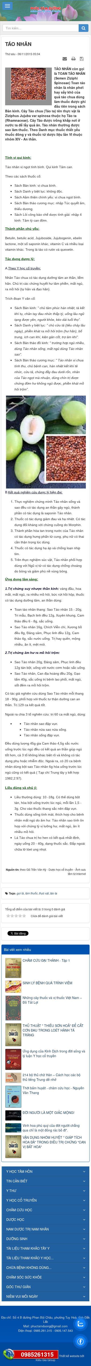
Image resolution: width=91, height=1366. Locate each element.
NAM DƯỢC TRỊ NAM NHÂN (27, 1229)
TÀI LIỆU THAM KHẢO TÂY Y (27, 1248)
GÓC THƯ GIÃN (18, 1286)
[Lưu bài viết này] (82, 58)
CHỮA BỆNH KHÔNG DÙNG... (29, 1267)
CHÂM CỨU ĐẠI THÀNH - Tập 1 (46, 960)
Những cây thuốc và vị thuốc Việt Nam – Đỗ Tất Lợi (52, 1000)
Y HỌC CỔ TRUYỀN (21, 1200)
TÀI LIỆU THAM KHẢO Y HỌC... (30, 1258)
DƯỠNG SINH (16, 1238)
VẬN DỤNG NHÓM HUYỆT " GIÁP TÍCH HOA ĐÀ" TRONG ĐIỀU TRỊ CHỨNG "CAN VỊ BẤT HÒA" (54, 1142)
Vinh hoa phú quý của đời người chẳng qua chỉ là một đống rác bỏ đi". (51, 1127)
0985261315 (37, 1354)
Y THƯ (11, 1190)
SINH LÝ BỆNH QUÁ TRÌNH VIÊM (47, 982)
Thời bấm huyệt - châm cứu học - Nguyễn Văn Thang (53, 1090)
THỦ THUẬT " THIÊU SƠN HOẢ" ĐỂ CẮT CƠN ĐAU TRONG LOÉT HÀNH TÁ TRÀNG (53, 1030)
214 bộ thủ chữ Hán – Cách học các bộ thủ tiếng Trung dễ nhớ (51, 1077)
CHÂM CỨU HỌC (19, 1209)
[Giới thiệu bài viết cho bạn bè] (65, 58)
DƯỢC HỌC (15, 1219)
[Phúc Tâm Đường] (45, 9)
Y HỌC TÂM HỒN (19, 1171)
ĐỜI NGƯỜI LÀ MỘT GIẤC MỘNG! (48, 1112)
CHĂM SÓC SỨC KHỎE (24, 1277)
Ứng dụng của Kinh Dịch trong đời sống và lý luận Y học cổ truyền (54, 1053)
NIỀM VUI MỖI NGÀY (22, 1296)
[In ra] (74, 58)
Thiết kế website (69, 1356)
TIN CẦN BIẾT (17, 1181)
